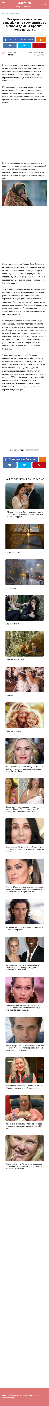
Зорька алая (10, 588)
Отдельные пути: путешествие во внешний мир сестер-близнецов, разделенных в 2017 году (24, 1126)
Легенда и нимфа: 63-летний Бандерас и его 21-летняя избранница (24, 928)
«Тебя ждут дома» (13, 731)
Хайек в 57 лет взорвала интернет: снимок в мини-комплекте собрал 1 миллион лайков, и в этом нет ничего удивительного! (24, 889)
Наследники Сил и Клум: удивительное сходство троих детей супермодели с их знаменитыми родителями (22, 967)
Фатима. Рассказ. (12, 552)
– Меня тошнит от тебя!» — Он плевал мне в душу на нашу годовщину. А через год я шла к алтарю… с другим (24, 514)
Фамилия (9, 695)
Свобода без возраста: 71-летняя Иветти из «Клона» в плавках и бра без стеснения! (24, 1087)
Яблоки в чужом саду (14, 659)
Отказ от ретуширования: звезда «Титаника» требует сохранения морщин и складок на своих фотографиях (24, 769)
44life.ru (24, 3)
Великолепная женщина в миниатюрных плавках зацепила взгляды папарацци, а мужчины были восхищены (22, 1007)
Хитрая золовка (12, 624)
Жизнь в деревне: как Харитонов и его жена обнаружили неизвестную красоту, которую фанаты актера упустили (24, 1048)
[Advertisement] (24, 133)
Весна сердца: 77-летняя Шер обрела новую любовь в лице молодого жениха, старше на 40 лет (24, 849)
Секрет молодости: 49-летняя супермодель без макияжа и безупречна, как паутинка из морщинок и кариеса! (24, 1166)
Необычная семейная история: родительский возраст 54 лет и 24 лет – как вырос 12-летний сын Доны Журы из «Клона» (24, 809)
